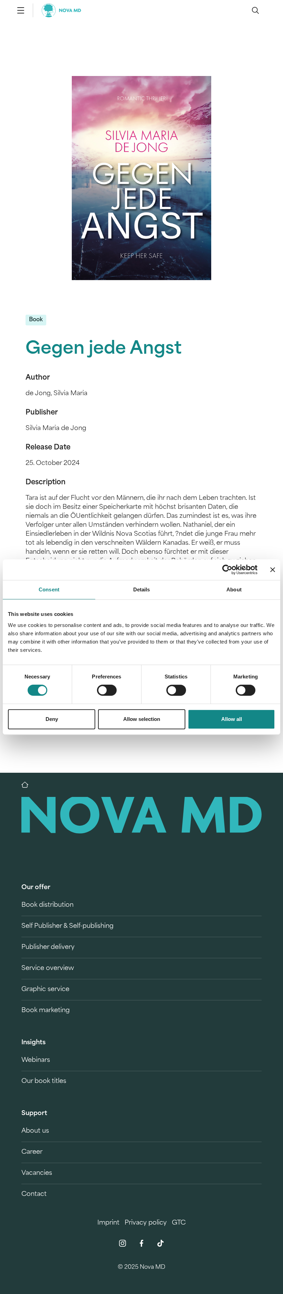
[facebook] (141, 1243)
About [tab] (234, 589)
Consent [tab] (49, 589)
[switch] (107, 690)
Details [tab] (141, 589)
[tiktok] (160, 1243)
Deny (52, 719)
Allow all (231, 719)
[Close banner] (272, 569)
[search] (255, 10)
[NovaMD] (28, 785)
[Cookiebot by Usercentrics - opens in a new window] (227, 569)
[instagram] (122, 1243)
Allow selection (141, 719)
